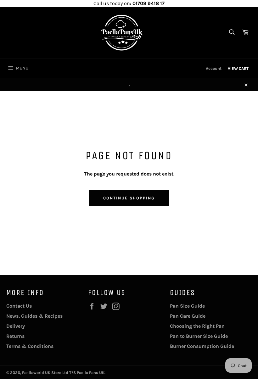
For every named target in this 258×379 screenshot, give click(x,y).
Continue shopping (128, 198)
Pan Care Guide (187, 316)
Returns (15, 336)
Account (214, 68)
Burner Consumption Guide (202, 346)
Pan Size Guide (187, 306)
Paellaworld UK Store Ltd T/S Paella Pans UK (63, 372)
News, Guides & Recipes (34, 316)
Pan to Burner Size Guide (199, 336)
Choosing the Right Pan (197, 326)
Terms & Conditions (29, 346)
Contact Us (19, 306)
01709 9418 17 (148, 3)
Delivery (15, 326)
